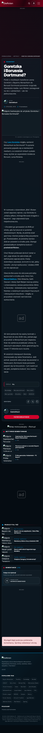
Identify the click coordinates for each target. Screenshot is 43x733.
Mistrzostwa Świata (33, 683)
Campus (23, 694)
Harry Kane (13, 683)
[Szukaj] (29, 3)
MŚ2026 (16, 694)
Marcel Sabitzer (10, 279)
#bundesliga (8, 390)
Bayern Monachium (8, 679)
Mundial (34, 679)
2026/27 (5, 683)
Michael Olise (22, 683)
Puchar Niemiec (7, 698)
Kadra (16, 686)
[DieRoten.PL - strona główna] (10, 3)
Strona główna (6, 56)
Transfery (18, 679)
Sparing (25, 701)
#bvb (25, 394)
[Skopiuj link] (37, 402)
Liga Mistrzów (30, 698)
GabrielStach (15, 412)
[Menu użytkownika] (34, 3)
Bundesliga (26, 679)
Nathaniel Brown (7, 690)
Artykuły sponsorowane (9, 709)
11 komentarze (23, 106)
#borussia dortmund (19, 390)
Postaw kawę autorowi (21, 417)
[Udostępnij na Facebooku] (28, 402)
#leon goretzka (9, 394)
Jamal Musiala (32, 686)
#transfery (18, 394)
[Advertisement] (21, 31)
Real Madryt (17, 701)
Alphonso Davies (7, 701)
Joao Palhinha (27, 690)
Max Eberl (23, 686)
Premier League (7, 694)
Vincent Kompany (7, 686)
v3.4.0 (3, 669)
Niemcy (30, 694)
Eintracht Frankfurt (19, 698)
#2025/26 (31, 394)
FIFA (35, 690)
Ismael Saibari (18, 690)
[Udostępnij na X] (33, 402)
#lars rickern (30, 390)
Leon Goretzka (13, 142)
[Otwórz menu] (38, 3)
